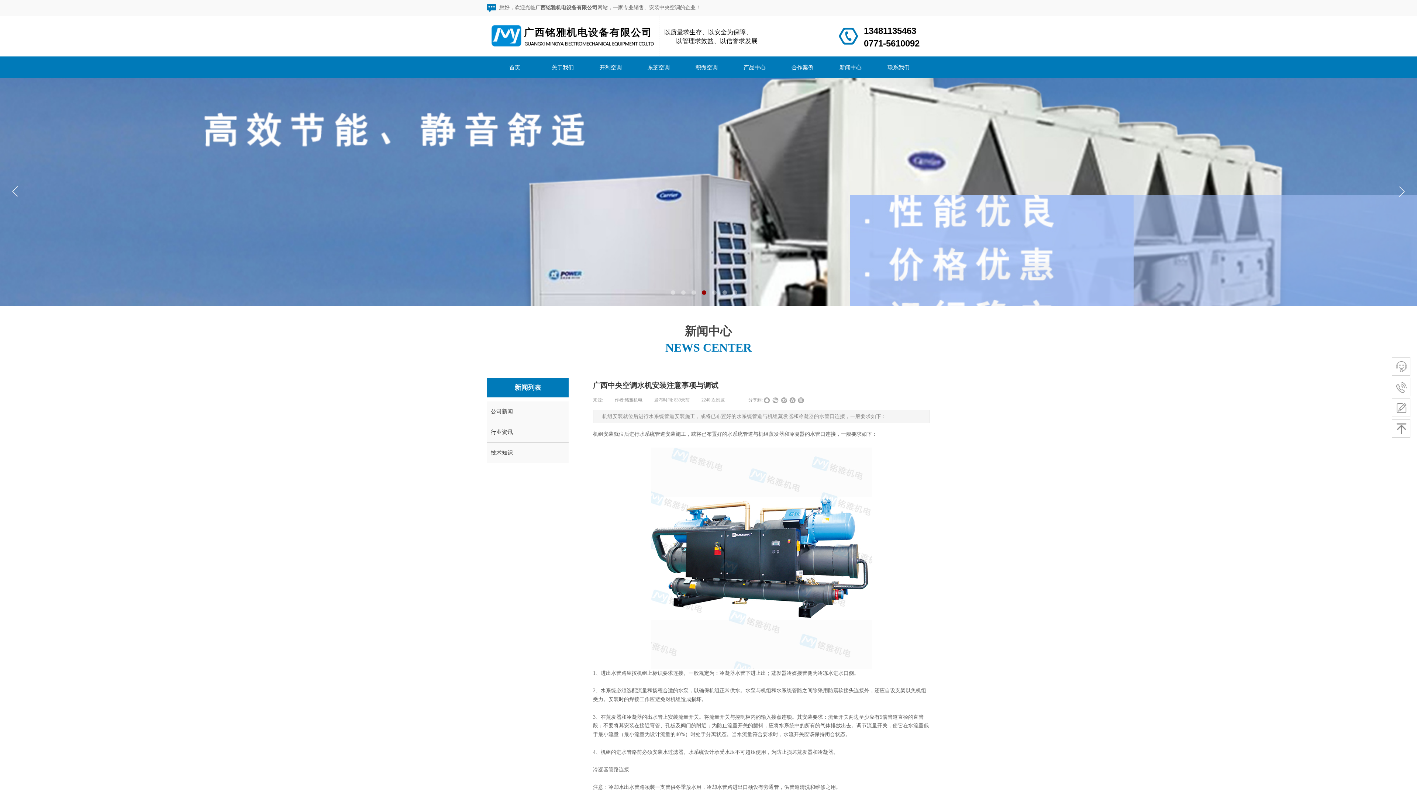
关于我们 (563, 67)
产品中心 (755, 67)
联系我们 (898, 67)
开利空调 (611, 67)
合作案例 (803, 67)
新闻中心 (850, 67)
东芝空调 (659, 67)
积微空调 (707, 67)
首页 (514, 67)
